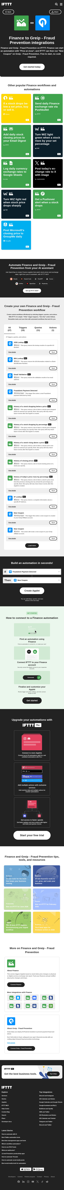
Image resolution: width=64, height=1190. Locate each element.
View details (12, 352)
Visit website (11, 1043)
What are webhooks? (8, 1150)
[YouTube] (32, 1182)
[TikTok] (42, 1182)
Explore (5, 1092)
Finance (16, 38)
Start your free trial (32, 835)
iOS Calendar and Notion (47, 1099)
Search (4, 1115)
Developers (12, 1176)
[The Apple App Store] (25, 1169)
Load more (32, 545)
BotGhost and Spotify (46, 1108)
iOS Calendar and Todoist (47, 1118)
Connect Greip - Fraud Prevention (21, 1048)
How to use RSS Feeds (9, 1147)
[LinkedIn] (23, 1182)
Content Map (6, 1112)
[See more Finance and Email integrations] (31, 997)
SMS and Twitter (44, 1112)
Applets (4, 1102)
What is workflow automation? (11, 1144)
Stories (4, 1099)
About (53, 1176)
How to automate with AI (9, 1134)
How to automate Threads (10, 1157)
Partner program (30, 1176)
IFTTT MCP (5, 1105)
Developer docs (7, 1121)
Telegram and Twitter (45, 1121)
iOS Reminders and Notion (47, 1115)
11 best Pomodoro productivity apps (13, 1153)
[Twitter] (37, 1182)
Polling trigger (20, 393)
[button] (61, 4)
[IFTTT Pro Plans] (26, 342)
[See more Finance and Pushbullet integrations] (47, 1006)
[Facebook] (18, 1182)
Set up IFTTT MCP (32, 291)
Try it (53, 352)
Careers (20, 1176)
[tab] (9, 329)
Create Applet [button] (32, 590)
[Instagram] (28, 1182)
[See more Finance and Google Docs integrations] (47, 997)
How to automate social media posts (13, 1160)
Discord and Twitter (45, 1125)
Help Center (5, 1108)
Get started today (32, 67)
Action (18, 531)
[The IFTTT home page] (7, 4)
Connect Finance (15, 984)
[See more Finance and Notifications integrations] (14, 997)
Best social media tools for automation (14, 1163)
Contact (39, 1176)
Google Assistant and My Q (47, 1105)
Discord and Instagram (46, 1095)
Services (4, 1095)
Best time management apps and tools (14, 1140)
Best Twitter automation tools (11, 1137)
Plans (3, 1118)
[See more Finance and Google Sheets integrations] (14, 1006)
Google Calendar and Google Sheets (50, 1102)
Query (17, 345)
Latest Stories (7, 1130)
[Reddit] (47, 1182)
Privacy (46, 1176)
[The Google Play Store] (38, 1169)
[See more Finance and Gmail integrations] (31, 1006)
